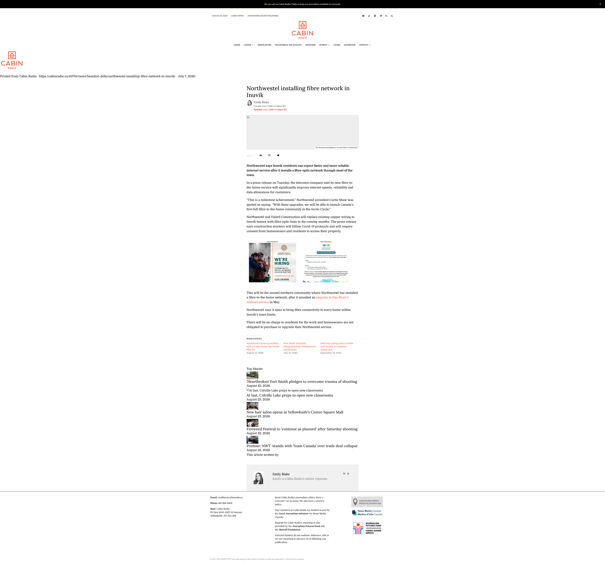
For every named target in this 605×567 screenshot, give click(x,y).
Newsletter (264, 45)
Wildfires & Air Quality (288, 45)
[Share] (261, 155)
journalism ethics (305, 497)
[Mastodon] (375, 15)
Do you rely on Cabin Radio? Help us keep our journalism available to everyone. (302, 4)
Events (323, 45)
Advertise (349, 45)
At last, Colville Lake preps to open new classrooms (290, 395)
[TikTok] (369, 15)
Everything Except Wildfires (263, 16)
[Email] (269, 155)
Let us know (291, 501)
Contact (363, 45)
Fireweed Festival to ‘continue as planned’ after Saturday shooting (302, 429)
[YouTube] (363, 15)
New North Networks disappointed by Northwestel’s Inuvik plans (299, 346)
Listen (247, 45)
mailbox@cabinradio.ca (230, 497)
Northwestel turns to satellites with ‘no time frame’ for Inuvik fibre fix (263, 346)
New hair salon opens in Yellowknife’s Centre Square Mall (295, 412)
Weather (310, 45)
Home (237, 45)
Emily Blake (261, 102)
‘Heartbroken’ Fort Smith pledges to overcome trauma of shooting (302, 381)
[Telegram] (381, 15)
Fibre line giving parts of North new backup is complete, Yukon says (336, 346)
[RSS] (386, 15)
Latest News (237, 16)
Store (337, 45)
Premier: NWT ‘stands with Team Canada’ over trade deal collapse (302, 446)
